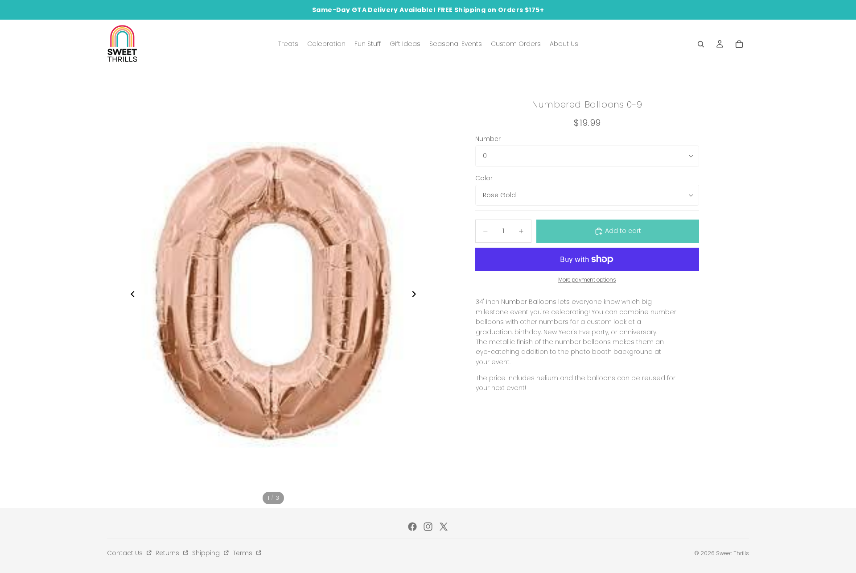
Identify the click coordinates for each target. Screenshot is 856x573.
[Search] (701, 44)
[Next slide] (416, 295)
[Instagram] (428, 526)
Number (488, 138)
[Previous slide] (130, 295)
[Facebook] (412, 526)
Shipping (207, 552)
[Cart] (739, 44)
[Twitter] (443, 526)
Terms (243, 552)
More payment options (587, 279)
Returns (168, 552)
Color (484, 178)
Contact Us (125, 552)
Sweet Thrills (732, 553)
